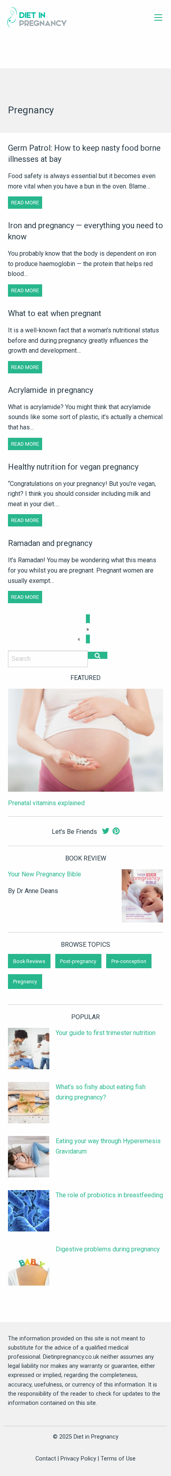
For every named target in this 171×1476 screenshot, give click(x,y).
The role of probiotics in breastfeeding (109, 1195)
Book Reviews (29, 961)
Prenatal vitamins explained (46, 803)
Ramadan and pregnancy (50, 543)
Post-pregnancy (78, 961)
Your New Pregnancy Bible (44, 874)
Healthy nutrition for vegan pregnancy (73, 467)
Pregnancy (25, 982)
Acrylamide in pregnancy (50, 390)
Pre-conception (128, 961)
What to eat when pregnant (54, 313)
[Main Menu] (158, 17)
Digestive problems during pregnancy (108, 1249)
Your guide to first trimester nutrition (105, 1033)
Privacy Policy (78, 1458)
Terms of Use (118, 1458)
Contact (45, 1458)
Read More (25, 203)
